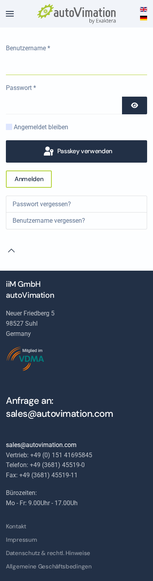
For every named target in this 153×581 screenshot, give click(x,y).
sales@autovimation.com (59, 413)
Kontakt (16, 526)
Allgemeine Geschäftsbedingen (49, 566)
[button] (10, 13)
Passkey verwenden (84, 151)
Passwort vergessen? (42, 204)
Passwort (21, 88)
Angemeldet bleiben (41, 127)
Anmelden (29, 179)
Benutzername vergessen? (49, 220)
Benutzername (28, 48)
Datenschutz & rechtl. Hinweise (48, 553)
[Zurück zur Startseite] (76, 13)
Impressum (21, 540)
